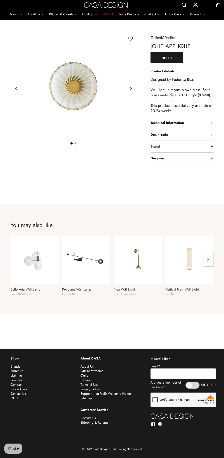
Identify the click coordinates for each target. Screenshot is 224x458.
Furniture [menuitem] (34, 14)
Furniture (16, 370)
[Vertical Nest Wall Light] (189, 260)
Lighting (16, 375)
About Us (87, 366)
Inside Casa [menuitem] (173, 14)
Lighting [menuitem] (87, 14)
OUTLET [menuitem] (107, 14)
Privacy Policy (90, 389)
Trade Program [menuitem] (129, 14)
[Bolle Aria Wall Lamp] (34, 260)
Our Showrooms (91, 370)
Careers (85, 380)
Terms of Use (89, 384)
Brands (15, 366)
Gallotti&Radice (163, 38)
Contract (16, 384)
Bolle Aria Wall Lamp (25, 289)
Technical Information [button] (167, 122)
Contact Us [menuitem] (197, 14)
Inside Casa (18, 389)
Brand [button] (155, 146)
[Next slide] (131, 88)
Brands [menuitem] (14, 14)
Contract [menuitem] (150, 14)
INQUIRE (167, 58)
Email (155, 366)
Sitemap (86, 398)
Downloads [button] (159, 134)
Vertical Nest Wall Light (182, 289)
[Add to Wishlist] (130, 38)
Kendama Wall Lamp (76, 289)
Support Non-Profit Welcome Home (105, 393)
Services (16, 380)
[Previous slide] (15, 88)
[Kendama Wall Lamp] (86, 260)
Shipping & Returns (94, 422)
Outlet (84, 375)
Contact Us (18, 393)
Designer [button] (157, 158)
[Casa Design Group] (172, 416)
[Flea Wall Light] (138, 260)
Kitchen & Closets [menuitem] (61, 14)
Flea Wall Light (124, 289)
